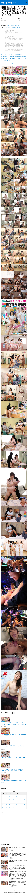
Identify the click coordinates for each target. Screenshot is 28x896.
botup (2, 18)
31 (13, 807)
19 (20, 802)
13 (24, 799)
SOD (9, 25)
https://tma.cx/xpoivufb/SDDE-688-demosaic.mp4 (13, 56)
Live (17, 894)
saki (14, 890)
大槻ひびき (20, 27)
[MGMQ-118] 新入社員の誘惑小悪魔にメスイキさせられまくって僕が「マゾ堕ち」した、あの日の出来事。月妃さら (17, 867)
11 (16, 799)
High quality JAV (8, 2)
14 (2, 802)
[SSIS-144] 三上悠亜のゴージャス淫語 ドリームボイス (17, 848)
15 (6, 802)
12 (20, 799)
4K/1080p (23, 892)
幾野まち (9, 27)
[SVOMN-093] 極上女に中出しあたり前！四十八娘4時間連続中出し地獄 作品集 (13, 735)
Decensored (15, 892)
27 (24, 804)
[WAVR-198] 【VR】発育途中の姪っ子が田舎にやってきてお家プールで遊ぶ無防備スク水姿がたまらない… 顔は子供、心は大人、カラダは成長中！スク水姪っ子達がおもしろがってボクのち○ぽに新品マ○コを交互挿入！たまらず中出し (18, 875)
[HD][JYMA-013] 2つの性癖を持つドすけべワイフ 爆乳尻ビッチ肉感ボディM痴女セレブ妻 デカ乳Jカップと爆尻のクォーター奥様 (18, 855)
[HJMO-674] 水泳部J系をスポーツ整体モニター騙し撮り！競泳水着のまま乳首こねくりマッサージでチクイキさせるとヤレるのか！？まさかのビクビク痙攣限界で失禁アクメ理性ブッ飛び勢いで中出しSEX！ (14, 723)
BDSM (11, 894)
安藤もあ (5, 27)
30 (9, 807)
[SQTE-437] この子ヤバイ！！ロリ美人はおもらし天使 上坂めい (13, 758)
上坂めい (13, 27)
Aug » (5, 809)
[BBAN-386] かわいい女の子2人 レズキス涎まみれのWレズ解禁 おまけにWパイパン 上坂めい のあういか (13, 769)
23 (9, 804)
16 (9, 802)
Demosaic (12, 25)
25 (16, 804)
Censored (5, 892)
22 (6, 804)
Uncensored (16, 25)
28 (2, 807)
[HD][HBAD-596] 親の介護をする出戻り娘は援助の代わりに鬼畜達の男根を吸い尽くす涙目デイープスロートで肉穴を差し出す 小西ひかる (17, 883)
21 (2, 804)
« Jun (2, 809)
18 (16, 802)
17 (13, 802)
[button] (24, 2)
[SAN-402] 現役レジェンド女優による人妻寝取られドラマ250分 (13, 781)
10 (13, 799)
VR (19, 892)
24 (13, 804)
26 (20, 804)
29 (6, 807)
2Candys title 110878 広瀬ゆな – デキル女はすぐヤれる (18, 861)
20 (24, 802)
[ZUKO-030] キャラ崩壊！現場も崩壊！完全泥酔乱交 (12, 746)
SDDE (16, 27)
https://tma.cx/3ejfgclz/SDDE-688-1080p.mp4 (12, 54)
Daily (14, 894)
